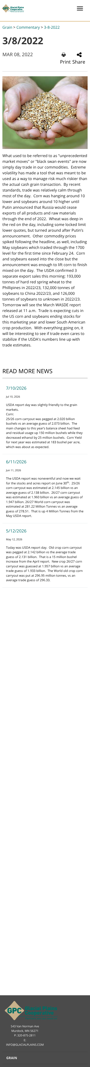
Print (65, 62)
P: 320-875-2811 (25, 1035)
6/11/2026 (16, 462)
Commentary (28, 27)
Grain (7, 27)
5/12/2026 (16, 531)
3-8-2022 (52, 27)
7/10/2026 (16, 388)
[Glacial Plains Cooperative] (12, 8)
